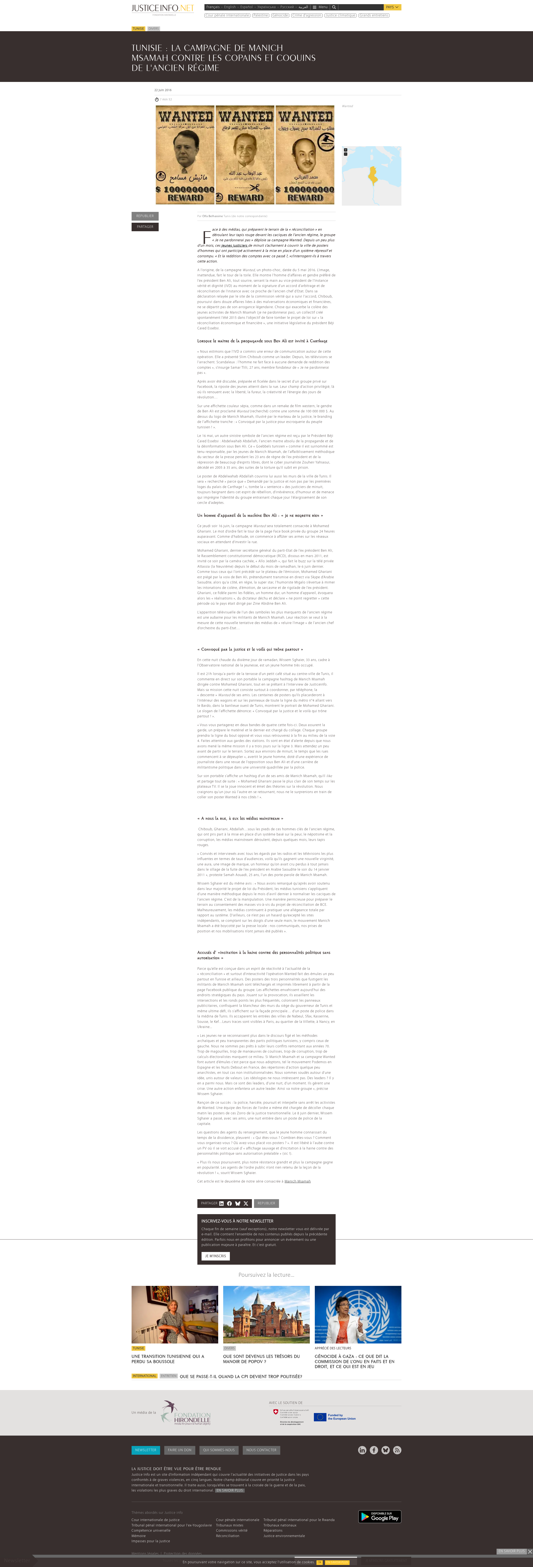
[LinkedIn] (362, 1450)
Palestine (261, 15)
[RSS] (397, 1450)
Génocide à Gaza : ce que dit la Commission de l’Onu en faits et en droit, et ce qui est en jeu (355, 1360)
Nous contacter (261, 1450)
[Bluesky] (385, 1450)
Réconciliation (227, 1536)
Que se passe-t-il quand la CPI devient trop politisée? (241, 1376)
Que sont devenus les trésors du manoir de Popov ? (261, 1358)
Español (246, 7)
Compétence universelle (151, 1530)
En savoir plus (337, 1562)
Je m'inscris (215, 1256)
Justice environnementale (284, 1536)
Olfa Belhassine (212, 216)
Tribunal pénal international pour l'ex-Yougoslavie (172, 1525)
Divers (154, 29)
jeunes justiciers (234, 245)
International (144, 1376)
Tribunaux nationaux (280, 1525)
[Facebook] (374, 1450)
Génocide (280, 15)
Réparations (273, 1530)
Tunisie (138, 29)
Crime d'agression (307, 15)
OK (319, 1562)
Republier (145, 216)
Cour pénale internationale (227, 15)
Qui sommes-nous (219, 1450)
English (230, 7)
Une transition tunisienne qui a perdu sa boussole (168, 1358)
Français (213, 7)
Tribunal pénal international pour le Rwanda (299, 1520)
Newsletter (145, 1450)
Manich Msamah (298, 1181)
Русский (287, 7)
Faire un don (180, 1450)
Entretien (169, 1376)
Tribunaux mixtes (229, 1525)
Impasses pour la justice (151, 1541)
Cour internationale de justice (156, 1520)
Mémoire (139, 1536)
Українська (267, 7)
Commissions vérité (232, 1530)
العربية (303, 7)
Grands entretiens (374, 15)
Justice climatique (340, 15)
